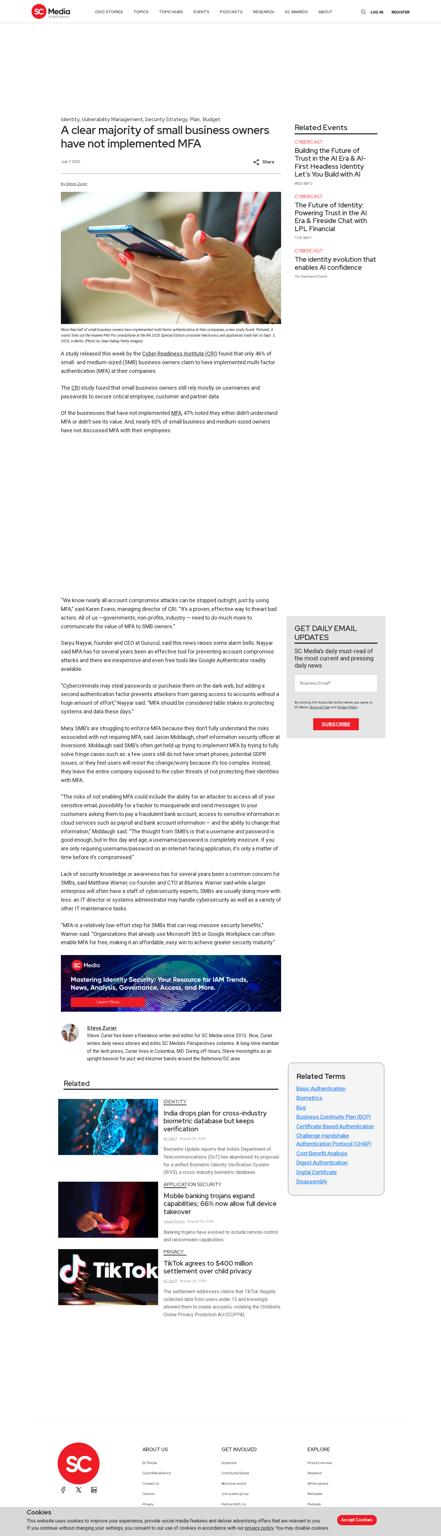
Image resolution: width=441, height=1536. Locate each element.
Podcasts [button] (231, 11)
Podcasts (314, 1504)
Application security (192, 1184)
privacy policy (259, 1528)
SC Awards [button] (296, 11)
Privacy (174, 1252)
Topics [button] (141, 11)
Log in (376, 12)
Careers (148, 1494)
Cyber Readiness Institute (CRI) (179, 353)
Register (401, 12)
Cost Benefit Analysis (321, 1153)
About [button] (325, 11)
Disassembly (311, 1181)
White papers (318, 1483)
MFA (176, 413)
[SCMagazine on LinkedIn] (94, 1489)
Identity (70, 119)
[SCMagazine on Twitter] (78, 1489)
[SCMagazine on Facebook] (63, 1489)
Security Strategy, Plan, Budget (182, 119)
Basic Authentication (321, 1088)
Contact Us (150, 1483)
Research (315, 1473)
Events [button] (201, 11)
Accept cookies (357, 1519)
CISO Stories (109, 11)
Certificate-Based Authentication (335, 1126)
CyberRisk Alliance (156, 1473)
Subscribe (336, 724)
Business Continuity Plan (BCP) (333, 1117)
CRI (75, 388)
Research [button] (263, 11)
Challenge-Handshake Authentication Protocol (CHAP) (333, 1140)
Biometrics (309, 1098)
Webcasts (315, 1494)
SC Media (149, 1463)
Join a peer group (235, 1494)
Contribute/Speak (235, 1473)
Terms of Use (319, 707)
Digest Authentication (322, 1162)
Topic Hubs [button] (171, 11)
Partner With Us (233, 1504)
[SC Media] (51, 11)
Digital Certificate (316, 1172)
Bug (301, 1107)
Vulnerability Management (112, 119)
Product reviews (320, 1463)
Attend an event (233, 1483)
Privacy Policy (347, 707)
